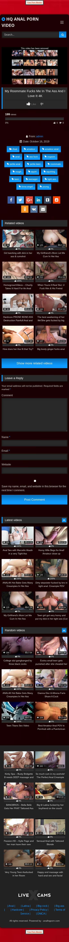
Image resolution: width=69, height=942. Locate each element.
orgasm (51, 156)
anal (17, 156)
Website (6, 464)
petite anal (15, 164)
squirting (50, 171)
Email (6, 450)
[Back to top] (59, 932)
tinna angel (27, 186)
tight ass (51, 179)
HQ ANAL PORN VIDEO (20, 22)
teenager (33, 179)
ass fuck (33, 156)
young (46, 186)
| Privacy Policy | (39, 909)
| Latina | (25, 906)
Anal (15, 149)
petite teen (35, 164)
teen (16, 179)
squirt (34, 171)
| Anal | (11, 906)
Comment (7, 395)
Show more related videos (34, 363)
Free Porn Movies (34, 2)
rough (18, 171)
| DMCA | (41, 913)
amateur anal (51, 149)
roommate (55, 164)
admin (39, 136)
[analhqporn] (34, 895)
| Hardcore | (17, 909)
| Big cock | (42, 906)
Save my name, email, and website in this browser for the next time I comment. (34, 488)
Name (6, 437)
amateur (31, 149)
